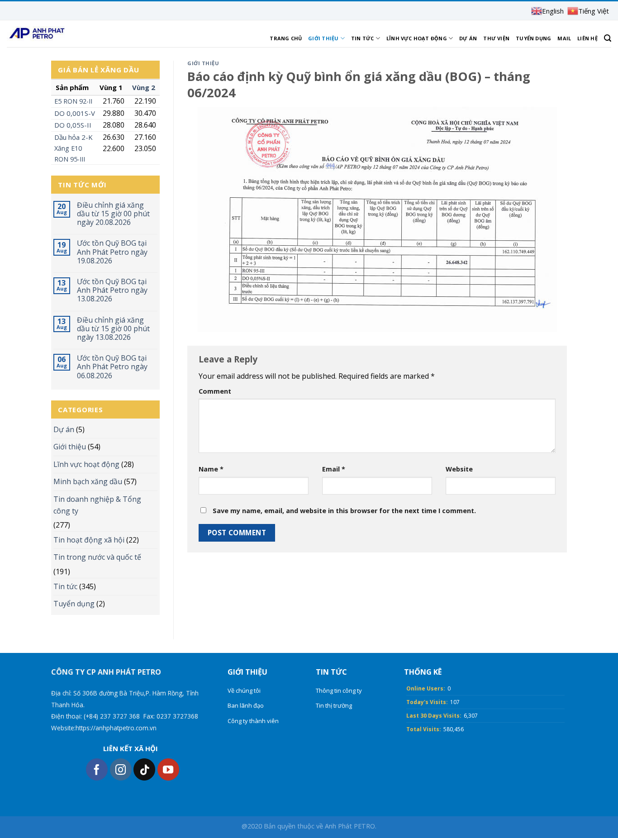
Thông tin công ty (339, 690)
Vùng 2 (143, 87)
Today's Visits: (427, 702)
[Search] (607, 38)
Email (333, 469)
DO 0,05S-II (72, 124)
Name (211, 469)
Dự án (468, 38)
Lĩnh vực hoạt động (416, 38)
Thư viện (496, 38)
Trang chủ (286, 38)
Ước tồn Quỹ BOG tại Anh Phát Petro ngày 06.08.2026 (112, 367)
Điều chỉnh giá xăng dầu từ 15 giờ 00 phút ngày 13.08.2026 (113, 329)
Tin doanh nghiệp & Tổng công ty (97, 505)
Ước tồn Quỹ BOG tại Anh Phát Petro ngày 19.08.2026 (112, 252)
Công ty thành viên (253, 721)
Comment (215, 391)
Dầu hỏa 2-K (73, 137)
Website (459, 469)
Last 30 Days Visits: (433, 715)
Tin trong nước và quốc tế (97, 557)
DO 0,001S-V (74, 113)
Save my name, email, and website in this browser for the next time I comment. (344, 510)
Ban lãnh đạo (246, 705)
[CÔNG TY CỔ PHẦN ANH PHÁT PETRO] (36, 34)
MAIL (564, 38)
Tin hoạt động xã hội (88, 540)
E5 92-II (73, 101)
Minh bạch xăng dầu (87, 481)
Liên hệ (587, 38)
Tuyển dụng (533, 38)
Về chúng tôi (244, 690)
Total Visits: (423, 729)
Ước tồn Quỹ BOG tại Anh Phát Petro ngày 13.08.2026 (112, 290)
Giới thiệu (323, 38)
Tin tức (362, 38)
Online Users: (425, 688)
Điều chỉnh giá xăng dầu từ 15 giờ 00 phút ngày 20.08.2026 (113, 214)
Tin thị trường (334, 705)
